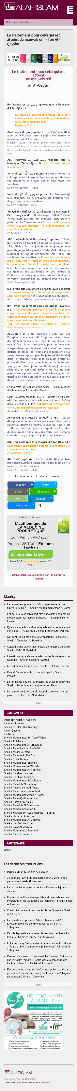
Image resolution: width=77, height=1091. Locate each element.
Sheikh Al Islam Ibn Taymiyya (21, 727)
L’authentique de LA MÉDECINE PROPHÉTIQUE (30, 527)
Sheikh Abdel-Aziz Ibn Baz (20, 755)
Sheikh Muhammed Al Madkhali (22, 819)
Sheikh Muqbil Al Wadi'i (18, 751)
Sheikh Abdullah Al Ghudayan (21, 805)
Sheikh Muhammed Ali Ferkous (22, 769)
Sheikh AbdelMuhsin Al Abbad (21, 787)
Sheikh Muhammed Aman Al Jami (24, 794)
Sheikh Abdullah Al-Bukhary (20, 784)
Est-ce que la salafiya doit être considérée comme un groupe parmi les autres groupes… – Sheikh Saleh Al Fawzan (38, 617)
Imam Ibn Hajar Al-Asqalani (20, 719)
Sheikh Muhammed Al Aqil (19, 809)
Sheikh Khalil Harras (16, 759)
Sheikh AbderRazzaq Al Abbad (22, 791)
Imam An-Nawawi (14, 723)
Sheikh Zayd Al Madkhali (18, 827)
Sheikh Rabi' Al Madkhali (18, 823)
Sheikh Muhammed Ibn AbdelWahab (25, 737)
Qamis (8, 849)
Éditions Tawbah (38, 545)
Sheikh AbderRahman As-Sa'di (22, 748)
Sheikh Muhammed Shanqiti (20, 762)
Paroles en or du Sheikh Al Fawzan (27, 871)
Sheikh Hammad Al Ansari (19, 816)
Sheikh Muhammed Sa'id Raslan (23, 780)
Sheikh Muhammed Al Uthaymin (23, 744)
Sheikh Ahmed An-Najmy (18, 801)
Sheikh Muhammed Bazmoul (21, 830)
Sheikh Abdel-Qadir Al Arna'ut (21, 798)
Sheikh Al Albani (13, 741)
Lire (38, 703)
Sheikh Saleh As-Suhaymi (19, 777)
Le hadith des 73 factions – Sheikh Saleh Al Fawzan (38, 666)
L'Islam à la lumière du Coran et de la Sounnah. (27, 1082)
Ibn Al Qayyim (12, 730)
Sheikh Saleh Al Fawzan (18, 773)
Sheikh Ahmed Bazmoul (18, 834)
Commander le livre (28, 554)
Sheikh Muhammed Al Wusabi (21, 766)
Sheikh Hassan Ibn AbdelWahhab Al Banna (29, 812)
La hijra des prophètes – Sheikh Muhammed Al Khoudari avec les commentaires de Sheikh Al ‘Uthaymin (34, 924)
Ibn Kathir (9, 734)
